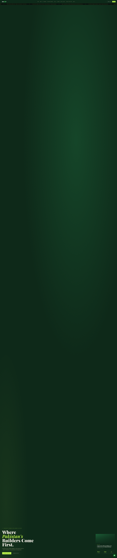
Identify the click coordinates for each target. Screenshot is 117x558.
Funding (58, 1)
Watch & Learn (63, 1)
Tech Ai (55, 1)
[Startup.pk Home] (4, 1)
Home (38, 1)
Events (74, 1)
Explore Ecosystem (6, 553)
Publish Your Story (69, 1)
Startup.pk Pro (16, 553)
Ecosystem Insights (50, 1)
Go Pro (114, 1)
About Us (41, 1)
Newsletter (109, 1)
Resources (44, 1)
